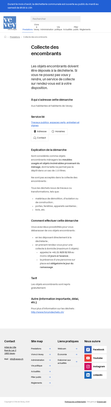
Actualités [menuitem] (67, 30)
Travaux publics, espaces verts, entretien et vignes (55, 124)
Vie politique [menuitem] (58, 28)
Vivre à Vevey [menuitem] (36, 27)
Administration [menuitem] (46, 30)
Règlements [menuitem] (85, 30)
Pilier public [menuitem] (76, 28)
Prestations (15, 37)
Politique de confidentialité (75, 402)
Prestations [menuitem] (28, 30)
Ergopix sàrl (101, 402)
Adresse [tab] (42, 131)
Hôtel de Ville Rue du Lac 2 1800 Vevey (10, 350)
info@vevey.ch (16, 359)
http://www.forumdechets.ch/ (47, 312)
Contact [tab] (41, 138)
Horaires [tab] (60, 131)
